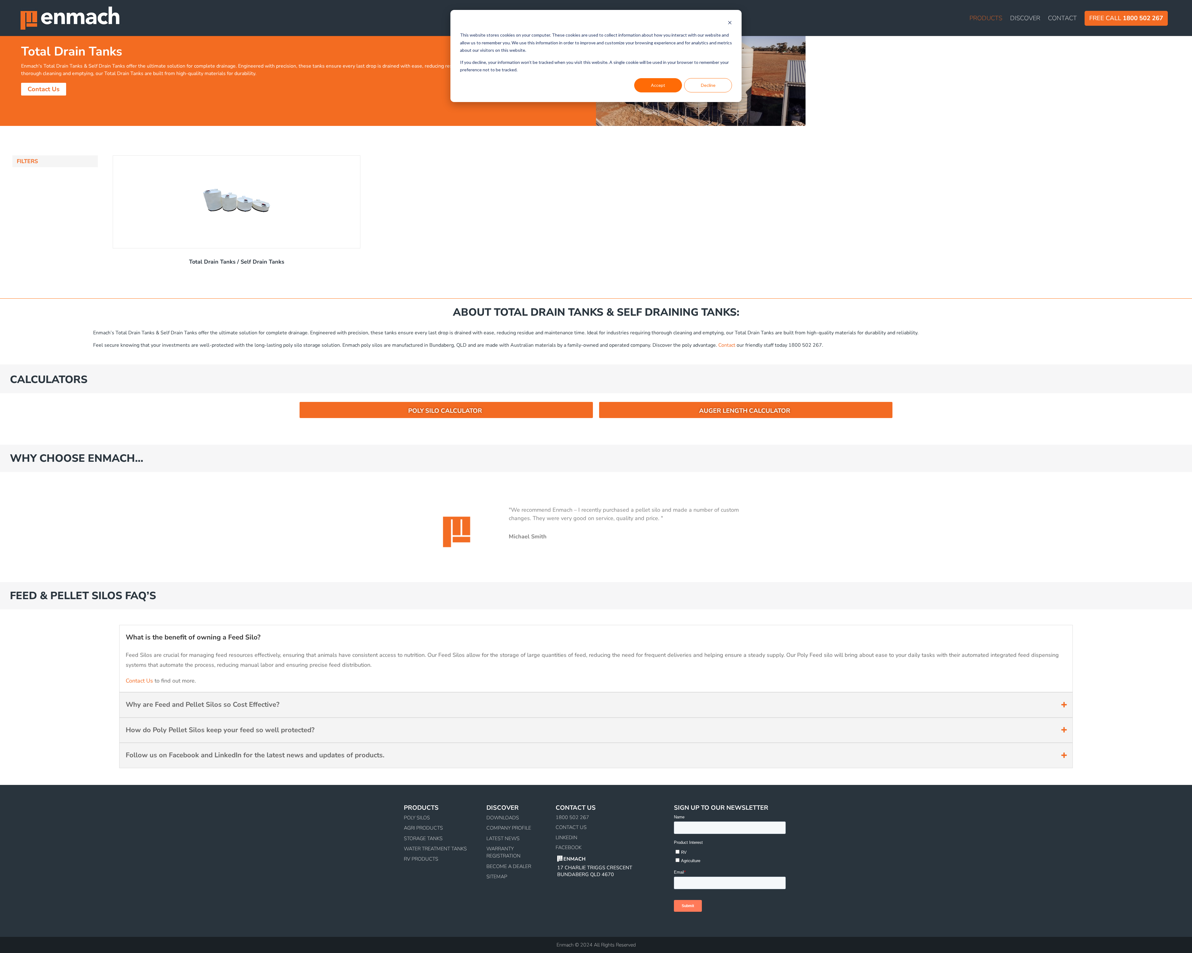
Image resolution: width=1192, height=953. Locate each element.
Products (985, 19)
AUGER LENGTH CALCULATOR (744, 411)
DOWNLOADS (502, 817)
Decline (708, 85)
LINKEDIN (566, 837)
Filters (27, 161)
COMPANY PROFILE (508, 828)
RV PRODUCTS (421, 859)
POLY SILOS (417, 817)
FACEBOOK (568, 847)
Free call (1126, 18)
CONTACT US (571, 827)
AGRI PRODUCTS (423, 828)
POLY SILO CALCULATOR (445, 411)
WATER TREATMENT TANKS (435, 848)
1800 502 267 (572, 817)
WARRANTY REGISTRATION (503, 852)
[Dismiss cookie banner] (730, 23)
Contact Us (44, 89)
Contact (1062, 19)
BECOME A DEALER (508, 866)
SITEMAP (496, 876)
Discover (1025, 19)
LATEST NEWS (503, 838)
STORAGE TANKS (423, 838)
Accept (658, 85)
